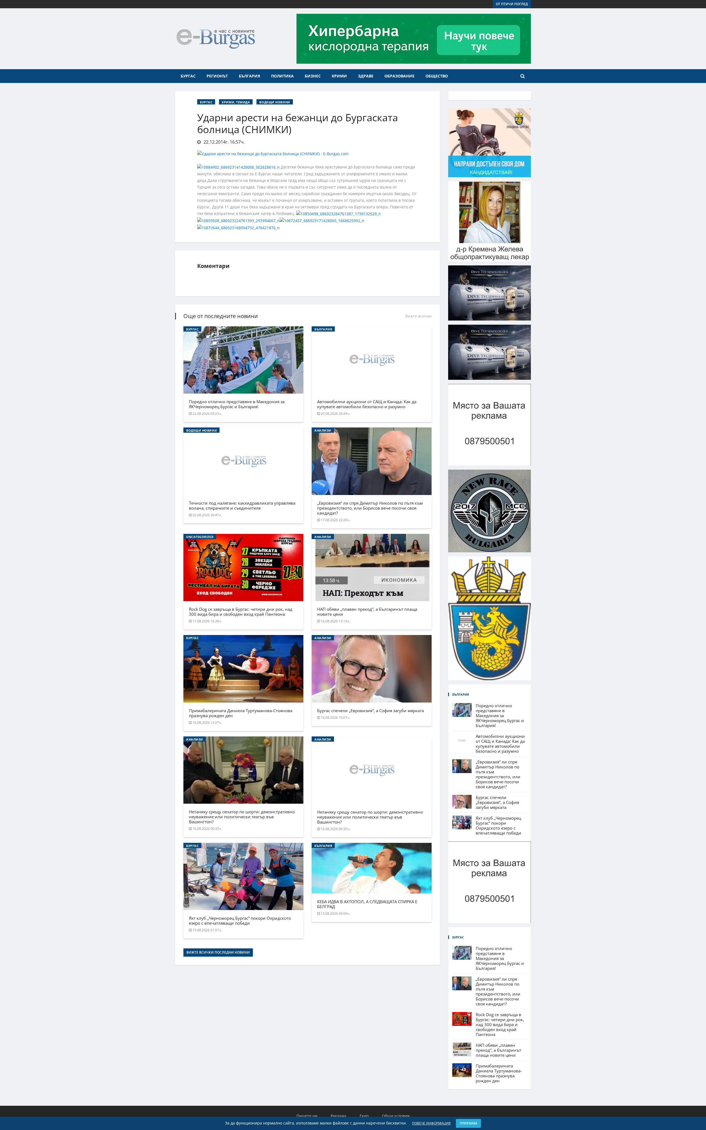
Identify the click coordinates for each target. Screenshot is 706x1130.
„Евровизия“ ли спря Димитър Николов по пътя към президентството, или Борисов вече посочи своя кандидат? (370, 508)
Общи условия (396, 1115)
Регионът (217, 76)
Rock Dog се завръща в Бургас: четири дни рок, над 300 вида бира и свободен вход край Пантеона (240, 611)
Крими (339, 76)
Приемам (468, 1123)
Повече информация (431, 1123)
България (249, 76)
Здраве (365, 76)
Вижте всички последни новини (218, 952)
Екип (364, 1115)
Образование (399, 76)
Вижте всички (418, 316)
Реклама (338, 1115)
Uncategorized (199, 537)
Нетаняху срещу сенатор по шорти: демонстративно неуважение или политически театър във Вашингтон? (242, 816)
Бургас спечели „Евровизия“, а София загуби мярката (370, 710)
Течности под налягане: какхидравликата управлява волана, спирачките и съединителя (242, 505)
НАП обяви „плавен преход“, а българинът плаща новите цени (367, 611)
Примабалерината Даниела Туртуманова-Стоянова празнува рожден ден (240, 713)
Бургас (188, 76)
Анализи (322, 430)
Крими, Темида (236, 102)
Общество (437, 76)
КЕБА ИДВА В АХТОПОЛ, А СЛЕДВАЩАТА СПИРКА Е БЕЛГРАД (367, 904)
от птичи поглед (512, 4)
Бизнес (313, 76)
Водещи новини (274, 102)
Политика (282, 76)
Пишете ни (306, 1115)
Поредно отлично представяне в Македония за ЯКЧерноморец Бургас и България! (237, 404)
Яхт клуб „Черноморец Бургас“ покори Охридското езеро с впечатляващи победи (240, 920)
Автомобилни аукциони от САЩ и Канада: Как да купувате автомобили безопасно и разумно (366, 404)
